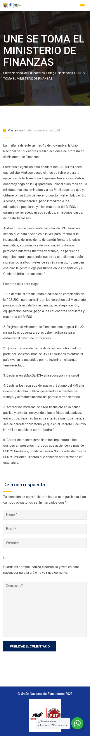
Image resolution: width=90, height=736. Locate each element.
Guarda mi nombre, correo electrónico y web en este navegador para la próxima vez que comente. (41, 570)
